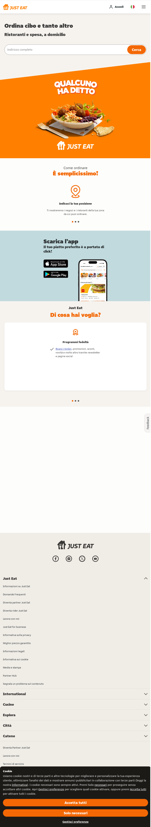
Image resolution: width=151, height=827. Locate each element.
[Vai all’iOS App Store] (55, 263)
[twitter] (82, 561)
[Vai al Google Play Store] (55, 274)
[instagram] (69, 561)
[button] (15, 7)
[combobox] (65, 49)
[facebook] (55, 561)
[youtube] (95, 561)
